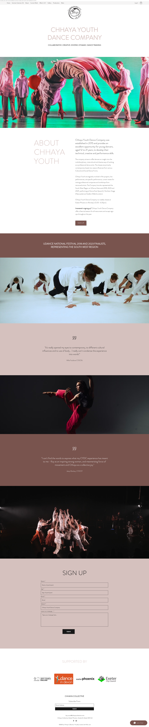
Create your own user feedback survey (9, 0)
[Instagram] (76, 721)
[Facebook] (73, 721)
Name (42, 581)
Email (42, 596)
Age (42, 589)
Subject (43, 604)
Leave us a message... (47, 611)
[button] (141, 3)
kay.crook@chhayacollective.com (75, 715)
